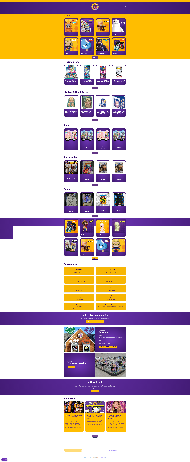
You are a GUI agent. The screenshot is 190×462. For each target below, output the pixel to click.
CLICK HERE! (95, 390)
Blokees (115, 53)
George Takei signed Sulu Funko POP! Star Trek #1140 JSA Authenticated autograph (103, 177)
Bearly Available (117, 34)
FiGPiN (66, 254)
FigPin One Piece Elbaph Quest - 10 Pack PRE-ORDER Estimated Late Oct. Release (119, 145)
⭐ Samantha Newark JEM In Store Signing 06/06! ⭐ (115, 416)
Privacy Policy (93, 442)
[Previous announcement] (83, 15)
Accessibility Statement (86, 443)
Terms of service (91, 458)
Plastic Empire (68, 458)
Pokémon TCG (84, 34)
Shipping (88, 442)
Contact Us (71, 366)
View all (95, 57)
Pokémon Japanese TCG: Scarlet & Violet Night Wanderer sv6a (103, 81)
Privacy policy (85, 458)
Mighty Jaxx (84, 234)
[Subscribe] (103, 321)
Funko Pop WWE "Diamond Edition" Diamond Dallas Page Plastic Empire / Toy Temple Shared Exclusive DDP (71, 177)
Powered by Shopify (74, 458)
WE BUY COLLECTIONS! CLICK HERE (108, 346)
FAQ (92, 443)
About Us (80, 442)
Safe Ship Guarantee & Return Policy (104, 442)
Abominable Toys (101, 53)
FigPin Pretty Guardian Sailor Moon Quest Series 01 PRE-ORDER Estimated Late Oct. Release (71, 145)
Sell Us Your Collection (98, 443)
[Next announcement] (107, 15)
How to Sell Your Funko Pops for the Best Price (94, 416)
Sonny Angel (100, 234)
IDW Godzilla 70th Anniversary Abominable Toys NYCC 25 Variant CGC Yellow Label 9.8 (87, 177)
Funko (66, 53)
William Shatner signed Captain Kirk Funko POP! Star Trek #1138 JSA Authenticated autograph (119, 177)
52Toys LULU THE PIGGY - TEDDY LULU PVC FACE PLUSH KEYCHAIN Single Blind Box (87, 111)
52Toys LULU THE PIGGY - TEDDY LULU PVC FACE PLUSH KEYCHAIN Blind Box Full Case (71, 111)
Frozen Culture (84, 53)
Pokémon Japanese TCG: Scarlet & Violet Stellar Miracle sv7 (87, 81)
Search (84, 442)
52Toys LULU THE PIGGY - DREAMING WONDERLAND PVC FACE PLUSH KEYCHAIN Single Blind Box (119, 112)
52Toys (98, 34)
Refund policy (80, 458)
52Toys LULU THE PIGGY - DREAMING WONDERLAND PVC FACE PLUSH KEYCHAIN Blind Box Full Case (103, 112)
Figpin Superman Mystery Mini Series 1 (119, 208)
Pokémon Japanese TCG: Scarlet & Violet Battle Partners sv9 (71, 81)
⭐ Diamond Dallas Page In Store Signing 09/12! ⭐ (73, 416)
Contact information (98, 458)
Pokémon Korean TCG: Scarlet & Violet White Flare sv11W (119, 81)
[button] (65, 7)
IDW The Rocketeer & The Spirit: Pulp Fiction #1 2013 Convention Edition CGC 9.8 (71, 209)
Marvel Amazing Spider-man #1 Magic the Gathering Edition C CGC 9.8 (87, 209)
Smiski (114, 234)
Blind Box (67, 34)
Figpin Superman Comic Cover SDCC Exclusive (103, 208)
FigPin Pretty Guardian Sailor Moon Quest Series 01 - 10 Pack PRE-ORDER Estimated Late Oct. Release (103, 145)
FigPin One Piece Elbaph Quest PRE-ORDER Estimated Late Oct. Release (87, 145)
